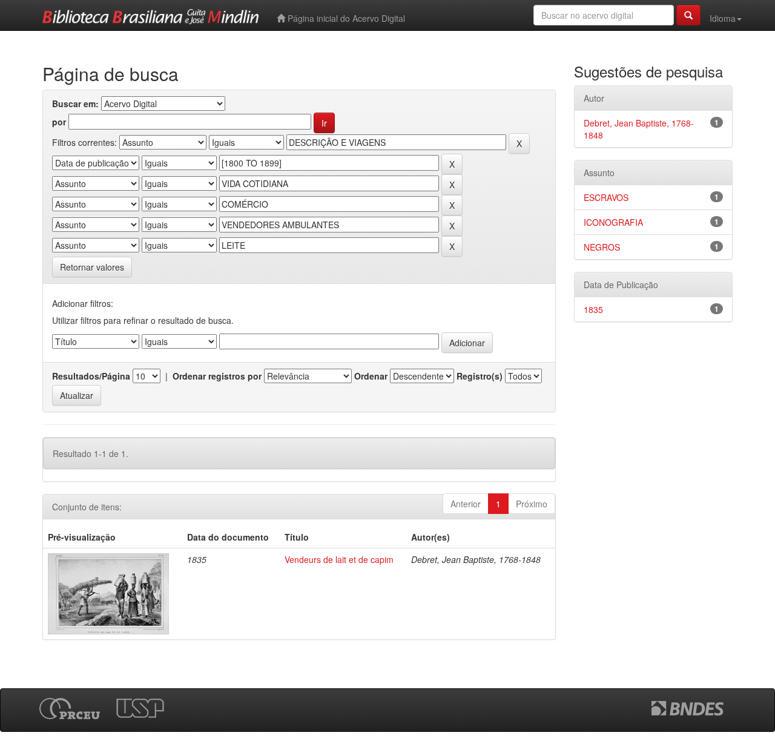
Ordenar (371, 376)
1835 (593, 309)
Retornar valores (92, 267)
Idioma (723, 18)
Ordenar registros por (217, 376)
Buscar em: (75, 103)
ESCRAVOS (606, 197)
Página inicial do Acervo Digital (345, 18)
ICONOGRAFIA (613, 222)
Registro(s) (480, 376)
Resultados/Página (91, 376)
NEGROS (602, 247)
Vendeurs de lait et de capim (339, 559)
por (59, 122)
